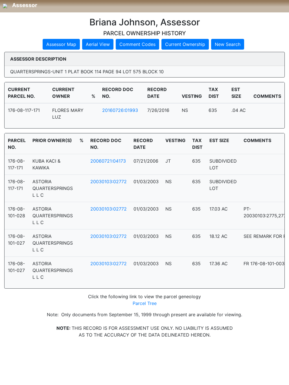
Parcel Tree (145, 303)
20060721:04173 (108, 161)
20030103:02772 (108, 181)
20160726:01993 (120, 110)
